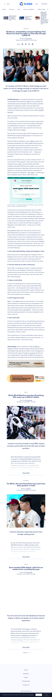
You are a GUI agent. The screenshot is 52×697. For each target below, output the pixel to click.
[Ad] (26, 378)
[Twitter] (26, 44)
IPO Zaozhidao (28, 400)
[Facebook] (22, 44)
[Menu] (4, 4)
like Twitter (31, 172)
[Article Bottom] (26, 363)
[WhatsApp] (32, 44)
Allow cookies (38, 694)
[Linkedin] (29, 44)
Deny (47, 694)
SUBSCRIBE (44, 3)
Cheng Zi (29, 488)
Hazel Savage (28, 38)
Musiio (37, 346)
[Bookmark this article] (36, 40)
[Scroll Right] (48, 9)
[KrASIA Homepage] (26, 4)
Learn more (31, 694)
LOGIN (36, 4)
